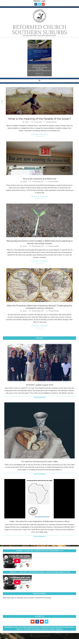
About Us (39, 73)
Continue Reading (39, 134)
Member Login (39, 1)
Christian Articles (51, 122)
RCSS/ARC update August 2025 (39, 385)
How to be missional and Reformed (39, 179)
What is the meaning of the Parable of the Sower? (39, 118)
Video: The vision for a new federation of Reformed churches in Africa (39, 521)
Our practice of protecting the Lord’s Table (39, 462)
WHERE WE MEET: (39, 65)
